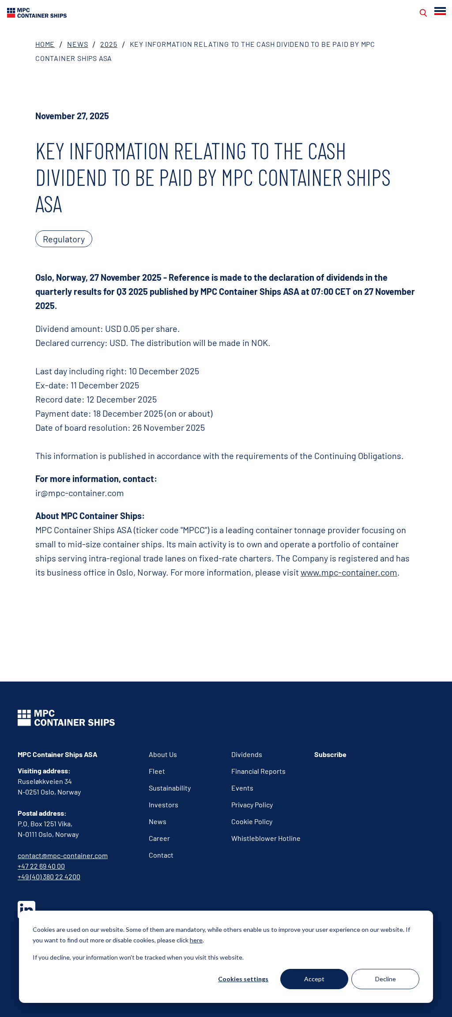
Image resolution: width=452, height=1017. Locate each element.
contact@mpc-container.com (63, 855)
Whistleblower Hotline (266, 838)
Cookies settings (243, 979)
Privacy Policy (252, 804)
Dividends (246, 754)
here (196, 940)
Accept (314, 979)
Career (159, 838)
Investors (163, 804)
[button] (441, 11)
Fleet (157, 771)
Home (45, 44)
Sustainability (170, 787)
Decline (385, 979)
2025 (108, 44)
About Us (163, 754)
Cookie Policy (251, 821)
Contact (161, 855)
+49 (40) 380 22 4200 (49, 876)
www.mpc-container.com (349, 572)
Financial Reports (258, 771)
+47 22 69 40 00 (41, 866)
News (77, 44)
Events (242, 787)
